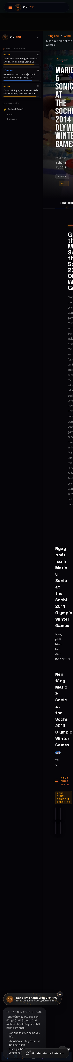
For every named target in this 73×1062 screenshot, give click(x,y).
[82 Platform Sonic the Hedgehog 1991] (60, 814)
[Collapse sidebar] (37, 37)
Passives (12, 118)
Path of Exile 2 (13, 109)
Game (67, 36)
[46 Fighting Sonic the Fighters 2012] (60, 828)
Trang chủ (52, 36)
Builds (10, 114)
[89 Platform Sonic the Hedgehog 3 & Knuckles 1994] (55, 814)
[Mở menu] (10, 7)
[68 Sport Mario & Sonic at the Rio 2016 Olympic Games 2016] (55, 828)
